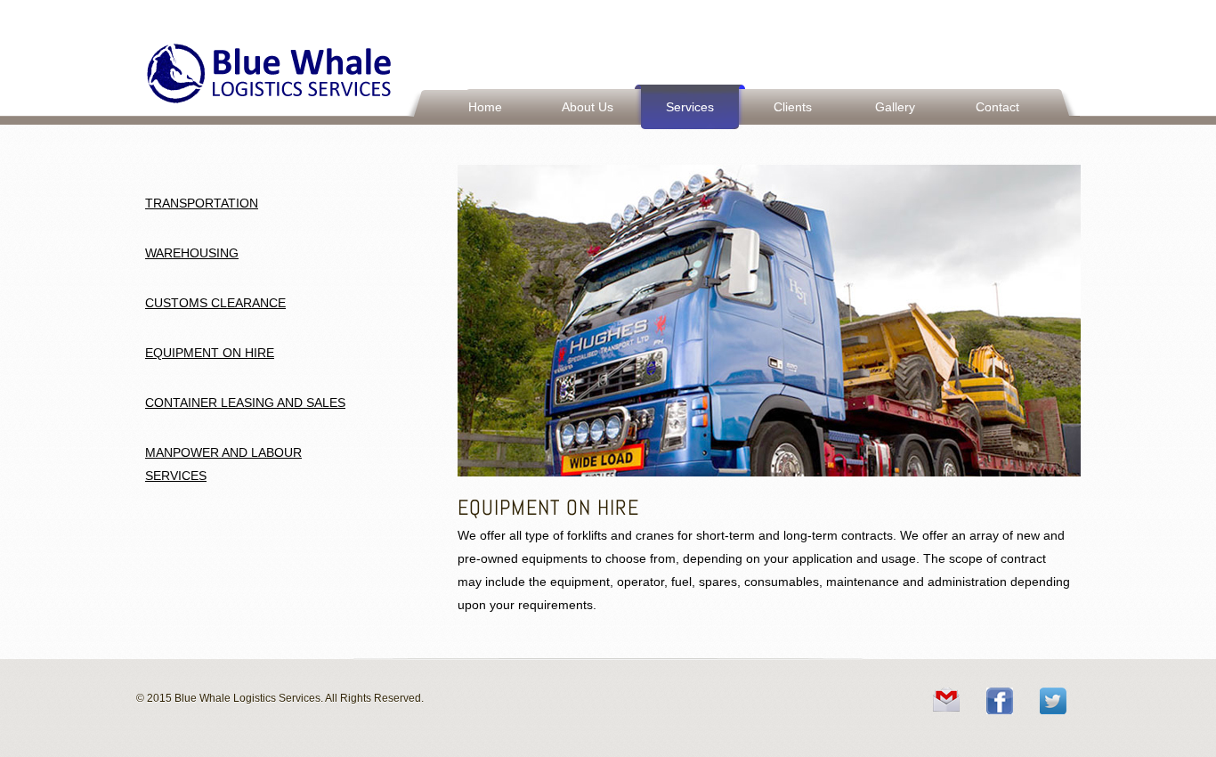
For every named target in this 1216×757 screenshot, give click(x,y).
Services (690, 107)
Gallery (895, 107)
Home (485, 107)
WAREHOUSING (192, 253)
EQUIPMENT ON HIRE (209, 353)
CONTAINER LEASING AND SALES (245, 402)
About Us (587, 107)
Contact (997, 107)
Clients (793, 107)
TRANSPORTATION (201, 203)
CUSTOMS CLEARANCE (215, 303)
